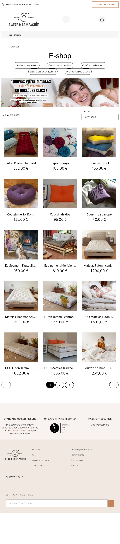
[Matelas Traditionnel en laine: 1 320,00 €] (21, 302)
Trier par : (86, 111)
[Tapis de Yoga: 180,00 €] (60, 148)
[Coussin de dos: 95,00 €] (60, 200)
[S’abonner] (111, 503)
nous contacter (17, 430)
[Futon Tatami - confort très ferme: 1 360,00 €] (60, 302)
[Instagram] (17, 485)
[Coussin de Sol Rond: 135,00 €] (21, 200)
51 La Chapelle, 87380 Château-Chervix (22, 4)
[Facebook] (9, 485)
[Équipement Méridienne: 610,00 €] (60, 251)
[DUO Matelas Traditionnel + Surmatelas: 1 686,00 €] (60, 353)
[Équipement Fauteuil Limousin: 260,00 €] (21, 251)
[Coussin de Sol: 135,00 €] (99, 148)
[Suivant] (114, 385)
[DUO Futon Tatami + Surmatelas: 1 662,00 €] (21, 353)
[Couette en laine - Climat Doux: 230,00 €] (99, 353)
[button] (102, 19)
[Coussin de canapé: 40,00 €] (99, 200)
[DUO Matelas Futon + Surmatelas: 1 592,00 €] (99, 302)
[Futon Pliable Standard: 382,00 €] (21, 148)
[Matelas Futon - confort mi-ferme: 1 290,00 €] (99, 251)
